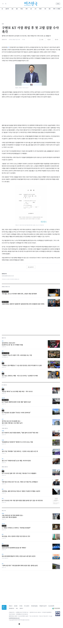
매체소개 (10, 606)
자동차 (40, 8)
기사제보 (20, 606)
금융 (17, 8)
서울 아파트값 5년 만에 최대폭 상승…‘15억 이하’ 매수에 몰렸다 (13, 516)
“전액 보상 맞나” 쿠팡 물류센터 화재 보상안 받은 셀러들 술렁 (20, 565)
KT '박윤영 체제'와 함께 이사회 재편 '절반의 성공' (16, 401)
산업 (12, 8)
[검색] (6, 4)
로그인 (58, 3)
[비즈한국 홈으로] (31, 4)
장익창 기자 (4, 39)
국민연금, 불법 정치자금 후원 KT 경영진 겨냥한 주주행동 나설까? (21, 491)
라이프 (59, 8)
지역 (54, 8)
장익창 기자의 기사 (6, 286)
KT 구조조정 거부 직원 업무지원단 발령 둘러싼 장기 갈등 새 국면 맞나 (22, 500)
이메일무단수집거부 (43, 606)
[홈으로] (4, 607)
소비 (35, 8)
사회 (45, 8)
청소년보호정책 (51, 606)
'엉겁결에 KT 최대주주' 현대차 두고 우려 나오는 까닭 (17, 442)
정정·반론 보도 (11, 608)
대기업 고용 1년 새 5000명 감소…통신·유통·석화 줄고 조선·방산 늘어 (12, 422)
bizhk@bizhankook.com (14, 618)
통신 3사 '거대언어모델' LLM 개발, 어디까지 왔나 (16, 461)
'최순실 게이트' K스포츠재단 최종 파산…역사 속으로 (17, 390)
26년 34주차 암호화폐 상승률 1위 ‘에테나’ (14, 547)
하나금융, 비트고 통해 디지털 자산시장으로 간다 (16, 536)
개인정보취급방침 (34, 606)
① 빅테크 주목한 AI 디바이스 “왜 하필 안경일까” (16, 527)
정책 (26, 8)
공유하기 (32, 267)
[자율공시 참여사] (57, 613)
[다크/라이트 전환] (3, 4)
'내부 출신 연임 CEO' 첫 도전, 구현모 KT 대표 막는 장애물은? (20, 482)
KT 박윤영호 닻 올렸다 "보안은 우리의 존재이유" (16, 412)
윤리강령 (15, 606)
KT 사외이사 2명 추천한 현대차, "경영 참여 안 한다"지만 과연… (20, 433)
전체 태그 (21, 608)
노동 (31, 8)
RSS (17, 608)
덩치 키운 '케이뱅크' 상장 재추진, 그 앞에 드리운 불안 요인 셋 (20, 451)
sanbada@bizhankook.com (8, 275)
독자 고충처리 (26, 606)
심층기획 (7, 8)
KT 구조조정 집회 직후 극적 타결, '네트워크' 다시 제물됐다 (19, 472)
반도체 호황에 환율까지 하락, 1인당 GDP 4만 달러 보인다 (18, 556)
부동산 (21, 8)
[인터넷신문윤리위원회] (56, 608)
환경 (49, 8)
